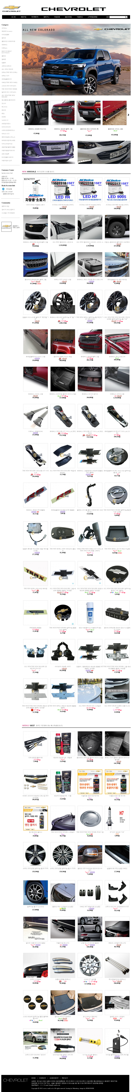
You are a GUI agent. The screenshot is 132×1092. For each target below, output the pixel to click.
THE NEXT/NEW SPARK (9, 89)
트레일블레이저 (7, 79)
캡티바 (4, 38)
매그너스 (4, 106)
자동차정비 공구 (7, 160)
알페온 (4, 59)
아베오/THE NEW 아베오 (9, 82)
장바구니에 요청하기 (8, 209)
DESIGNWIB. (90, 1088)
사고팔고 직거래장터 (8, 213)
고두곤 (42, 1085)
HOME (33, 1078)
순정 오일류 (5, 154)
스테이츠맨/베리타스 (8, 130)
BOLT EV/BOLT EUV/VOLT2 (7, 52)
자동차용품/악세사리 (8, 150)
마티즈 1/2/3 (5, 133)
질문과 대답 (5, 206)
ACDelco (4, 28)
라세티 (4, 117)
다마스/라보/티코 (7, 143)
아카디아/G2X (6, 127)
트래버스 (4, 44)
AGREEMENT (54, 1078)
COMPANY (42, 1078)
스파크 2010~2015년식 (9, 86)
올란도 (4, 56)
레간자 (4, 110)
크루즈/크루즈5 (6, 66)
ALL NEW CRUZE (7, 69)
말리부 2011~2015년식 (9, 92)
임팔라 (4, 62)
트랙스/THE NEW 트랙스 (9, 72)
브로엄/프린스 (6, 123)
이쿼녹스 (4, 48)
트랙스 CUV (5, 75)
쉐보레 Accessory (7, 31)
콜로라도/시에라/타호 (8, 41)
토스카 (4, 103)
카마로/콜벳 (5, 34)
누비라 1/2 (5, 120)
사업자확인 (89, 1081)
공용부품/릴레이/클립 (8, 147)
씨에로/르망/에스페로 (8, 140)
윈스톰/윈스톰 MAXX (8, 100)
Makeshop (76, 1088)
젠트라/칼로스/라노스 (8, 137)
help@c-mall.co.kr (54, 1085)
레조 (3, 113)
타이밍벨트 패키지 (7, 157)
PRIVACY (65, 1078)
